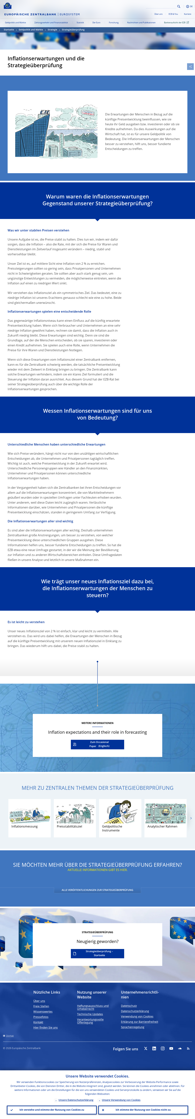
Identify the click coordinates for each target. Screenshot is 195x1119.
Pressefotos (40, 1017)
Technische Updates (90, 1014)
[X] (145, 1048)
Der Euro (96, 23)
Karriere (187, 14)
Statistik (80, 23)
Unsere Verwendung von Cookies (121, 1100)
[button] (183, 6)
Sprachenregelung (132, 1027)
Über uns (158, 14)
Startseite (9, 30)
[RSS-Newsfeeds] (188, 1048)
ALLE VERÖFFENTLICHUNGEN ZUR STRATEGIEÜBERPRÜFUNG (97, 890)
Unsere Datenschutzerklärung (75, 1100)
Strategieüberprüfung (73, 30)
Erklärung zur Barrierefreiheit (139, 1022)
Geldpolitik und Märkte (15, 23)
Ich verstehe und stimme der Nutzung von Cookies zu (52, 1110)
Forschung (114, 23)
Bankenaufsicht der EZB (174, 23)
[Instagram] (162, 1048)
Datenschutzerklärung (135, 1011)
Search (178, 6)
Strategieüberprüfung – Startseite (99, 953)
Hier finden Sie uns (45, 1027)
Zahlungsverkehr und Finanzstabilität (51, 23)
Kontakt (38, 1022)
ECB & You (173, 14)
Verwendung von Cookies (137, 1016)
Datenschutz (129, 1006)
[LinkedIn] (154, 1048)
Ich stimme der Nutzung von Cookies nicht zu (143, 1110)
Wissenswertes (43, 1011)
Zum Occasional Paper (99, 744)
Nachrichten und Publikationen (141, 23)
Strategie (52, 30)
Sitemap (10, 1036)
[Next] (191, 818)
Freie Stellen (41, 1006)
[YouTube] (171, 1048)
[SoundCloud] (179, 1048)
